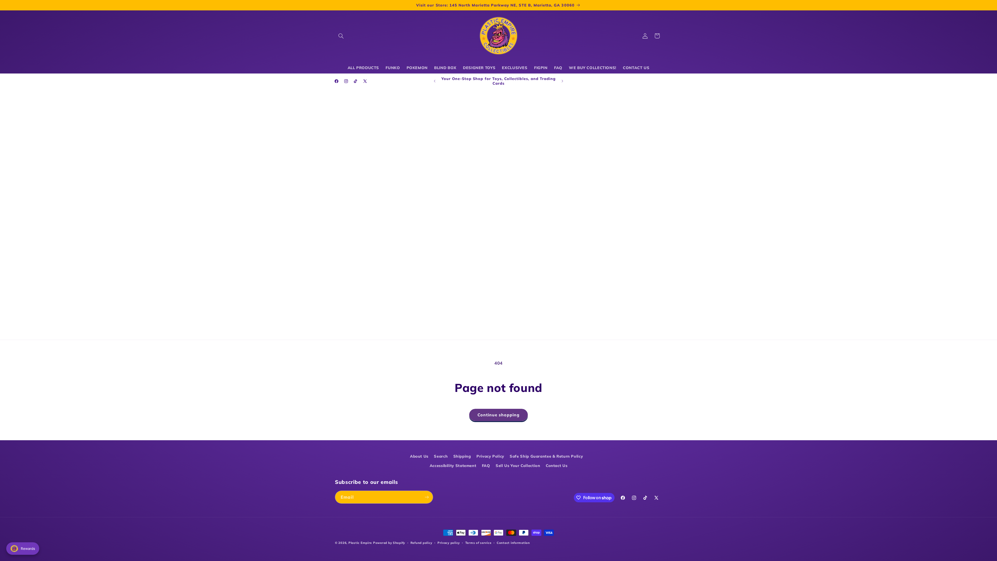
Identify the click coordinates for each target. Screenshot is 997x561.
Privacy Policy (490, 456)
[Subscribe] (427, 497)
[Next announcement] (562, 81)
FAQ (486, 465)
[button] (341, 36)
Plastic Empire (360, 543)
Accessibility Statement (453, 465)
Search (441, 456)
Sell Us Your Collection (518, 465)
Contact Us (556, 465)
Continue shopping (498, 414)
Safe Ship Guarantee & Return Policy (546, 456)
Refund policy (421, 543)
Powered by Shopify (389, 543)
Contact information (513, 543)
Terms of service (478, 543)
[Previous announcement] (434, 81)
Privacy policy (448, 543)
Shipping (462, 456)
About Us (419, 456)
